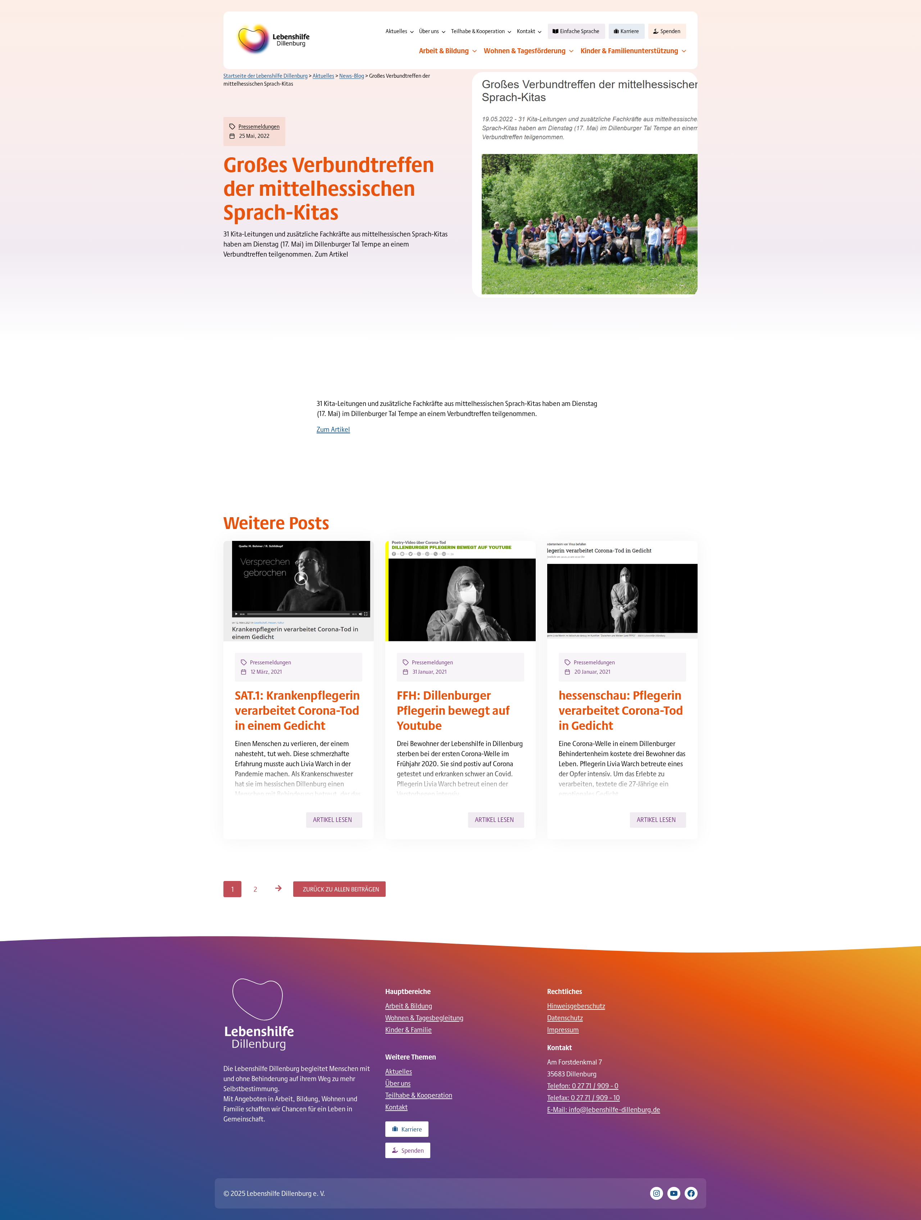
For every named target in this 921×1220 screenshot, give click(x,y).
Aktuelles (396, 31)
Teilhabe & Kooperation (478, 31)
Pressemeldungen (259, 126)
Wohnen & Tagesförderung (525, 50)
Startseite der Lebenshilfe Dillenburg (265, 76)
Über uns (429, 31)
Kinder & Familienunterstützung (629, 50)
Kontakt (526, 31)
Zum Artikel (333, 429)
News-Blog (351, 76)
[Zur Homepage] (259, 1014)
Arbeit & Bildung (444, 50)
